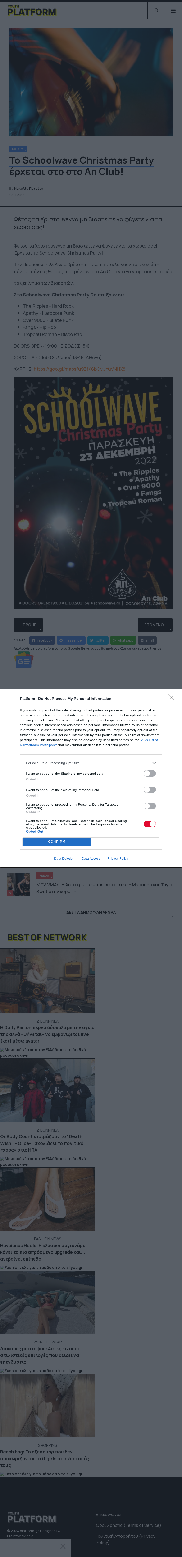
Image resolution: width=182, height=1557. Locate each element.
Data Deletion (64, 858)
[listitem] (91, 763)
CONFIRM (57, 841)
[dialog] (91, 778)
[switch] (150, 773)
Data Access (91, 858)
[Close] (172, 698)
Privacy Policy (118, 858)
